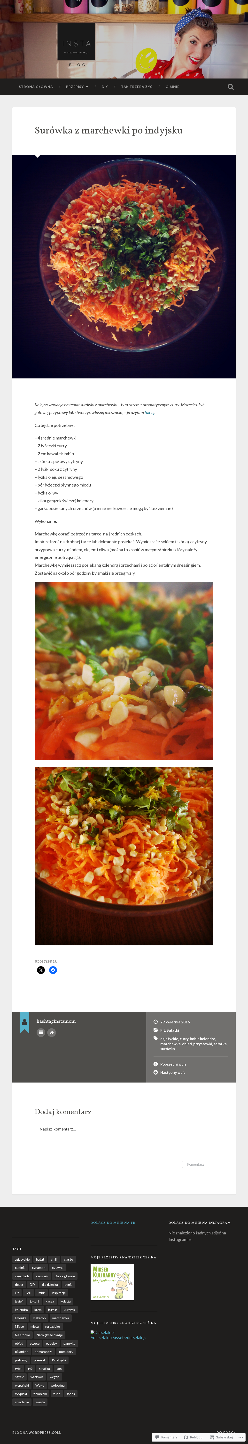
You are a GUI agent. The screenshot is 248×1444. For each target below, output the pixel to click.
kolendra (207, 1038)
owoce (34, 1343)
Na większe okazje (50, 1335)
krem (38, 1310)
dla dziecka (50, 1284)
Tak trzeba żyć (137, 87)
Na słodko (22, 1335)
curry (184, 1038)
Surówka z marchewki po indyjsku (109, 131)
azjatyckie (169, 1038)
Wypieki (21, 1394)
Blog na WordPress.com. (36, 1433)
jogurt (34, 1301)
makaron (39, 1318)
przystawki (202, 1044)
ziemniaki (40, 1394)
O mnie (172, 87)
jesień (19, 1301)
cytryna (57, 1267)
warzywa (37, 1377)
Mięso (19, 1326)
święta (40, 1402)
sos (59, 1368)
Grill (28, 1293)
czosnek (42, 1276)
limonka (20, 1318)
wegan (54, 1377)
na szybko (52, 1326)
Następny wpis (172, 1072)
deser (19, 1284)
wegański (22, 1385)
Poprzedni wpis (173, 1064)
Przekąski (59, 1360)
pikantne (21, 1352)
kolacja (66, 1301)
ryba (18, 1368)
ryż (30, 1368)
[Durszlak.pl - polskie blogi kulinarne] (103, 1332)
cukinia (20, 1267)
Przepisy (75, 87)
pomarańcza (44, 1352)
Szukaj (231, 86)
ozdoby (51, 1343)
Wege (39, 1385)
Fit (162, 1030)
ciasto (68, 1259)
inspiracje (59, 1293)
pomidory (66, 1352)
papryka (69, 1343)
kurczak (69, 1310)
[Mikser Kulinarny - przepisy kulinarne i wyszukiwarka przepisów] (112, 1298)
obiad (187, 1044)
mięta (35, 1326)
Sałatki (173, 1030)
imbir (194, 1038)
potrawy (21, 1360)
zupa (56, 1394)
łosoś (71, 1394)
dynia (68, 1284)
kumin (52, 1310)
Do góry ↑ (226, 1433)
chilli (54, 1259)
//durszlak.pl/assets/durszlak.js (118, 1337)
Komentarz (195, 1164)
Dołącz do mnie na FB (113, 1223)
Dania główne (65, 1276)
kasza (50, 1301)
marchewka (170, 1044)
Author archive (41, 1032)
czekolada (22, 1276)
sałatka (220, 1044)
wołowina (58, 1385)
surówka (167, 1048)
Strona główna (36, 87)
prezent (39, 1360)
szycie (19, 1377)
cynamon (39, 1267)
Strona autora (51, 1032)
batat (40, 1259)
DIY (105, 87)
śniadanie (22, 1402)
